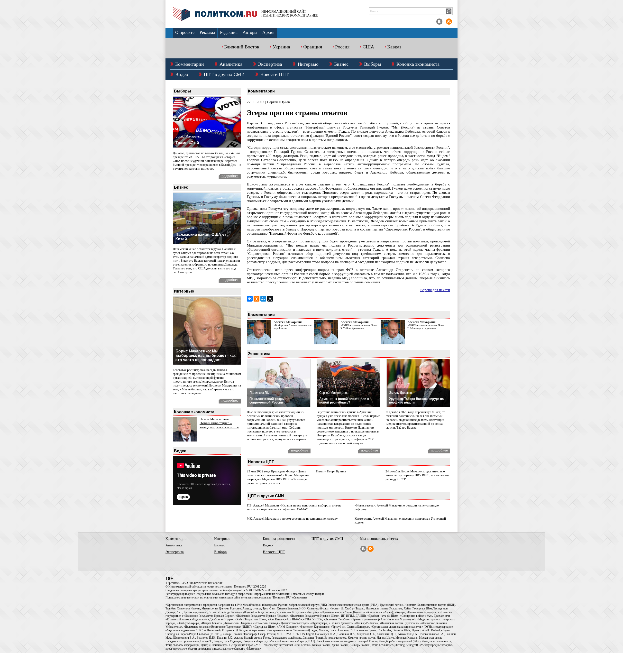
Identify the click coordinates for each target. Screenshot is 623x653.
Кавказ (394, 46)
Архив (268, 32)
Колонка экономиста (418, 64)
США (368, 46)
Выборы (372, 64)
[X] (270, 299)
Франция (312, 46)
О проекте (184, 32)
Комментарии (189, 64)
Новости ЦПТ (274, 74)
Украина (281, 46)
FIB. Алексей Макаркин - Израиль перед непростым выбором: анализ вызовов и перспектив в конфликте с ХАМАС (294, 507)
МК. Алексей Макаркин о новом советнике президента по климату (292, 518)
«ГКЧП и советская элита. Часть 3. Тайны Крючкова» (359, 327)
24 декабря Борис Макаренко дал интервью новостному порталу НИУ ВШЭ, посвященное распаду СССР (417, 475)
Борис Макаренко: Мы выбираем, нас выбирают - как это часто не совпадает (205, 355)
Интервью (308, 64)
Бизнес (341, 64)
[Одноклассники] (256, 299)
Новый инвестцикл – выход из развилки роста (219, 425)
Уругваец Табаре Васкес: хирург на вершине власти (416, 400)
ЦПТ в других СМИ (224, 74)
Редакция (229, 32)
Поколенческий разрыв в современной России (269, 400)
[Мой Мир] (263, 299)
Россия (342, 46)
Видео (181, 74)
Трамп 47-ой (187, 143)
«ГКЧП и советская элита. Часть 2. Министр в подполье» (426, 327)
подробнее (229, 176)
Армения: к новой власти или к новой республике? (344, 400)
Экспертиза (270, 64)
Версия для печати (435, 290)
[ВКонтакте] (250, 299)
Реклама (207, 32)
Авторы (250, 32)
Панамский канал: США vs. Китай (201, 236)
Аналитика (231, 64)
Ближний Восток (241, 46)
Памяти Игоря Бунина (331, 471)
